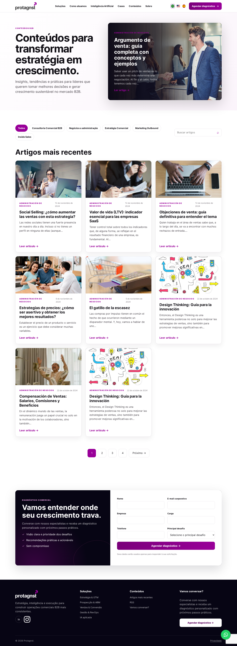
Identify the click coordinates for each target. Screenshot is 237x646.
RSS (132, 602)
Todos (21, 128)
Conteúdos (135, 6)
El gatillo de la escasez (109, 308)
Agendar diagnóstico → (166, 545)
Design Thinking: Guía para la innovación (185, 307)
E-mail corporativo (177, 498)
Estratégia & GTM (89, 597)
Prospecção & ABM (90, 602)
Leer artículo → (28, 246)
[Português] (173, 6)
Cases (121, 6)
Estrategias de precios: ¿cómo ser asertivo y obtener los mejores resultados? (46, 312)
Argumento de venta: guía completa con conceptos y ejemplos (132, 52)
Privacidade (216, 640)
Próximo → (139, 453)
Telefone (121, 528)
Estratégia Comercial (116, 128)
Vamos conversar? (139, 607)
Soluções (60, 6)
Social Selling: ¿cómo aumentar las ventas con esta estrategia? (47, 214)
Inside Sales (24, 136)
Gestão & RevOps (89, 612)
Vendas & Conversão (91, 607)
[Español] (184, 6)
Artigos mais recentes (141, 597)
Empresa (121, 513)
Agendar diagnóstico (205, 6)
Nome (120, 498)
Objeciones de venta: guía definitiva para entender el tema (188, 214)
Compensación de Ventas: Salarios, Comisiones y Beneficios (43, 400)
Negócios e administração (83, 128)
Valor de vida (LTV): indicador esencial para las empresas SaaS (115, 216)
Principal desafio (176, 528)
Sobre (148, 6)
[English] (178, 6)
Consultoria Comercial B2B (47, 128)
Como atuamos (78, 6)
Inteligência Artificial (102, 6)
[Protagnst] (26, 6)
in (19, 619)
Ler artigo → (121, 90)
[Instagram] (27, 619)
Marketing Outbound (146, 128)
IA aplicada (86, 617)
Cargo (170, 513)
